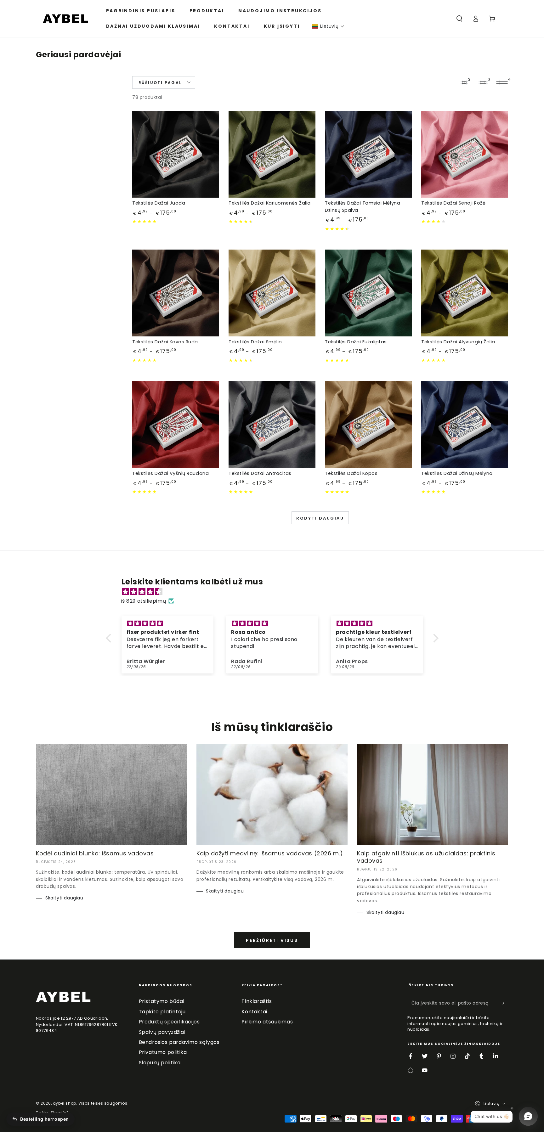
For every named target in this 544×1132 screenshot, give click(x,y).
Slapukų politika (160, 1062)
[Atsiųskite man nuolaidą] (504, 1003)
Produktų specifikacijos (169, 1021)
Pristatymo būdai (161, 1001)
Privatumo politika (163, 1052)
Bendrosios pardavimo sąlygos (179, 1042)
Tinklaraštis (256, 1001)
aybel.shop (64, 1103)
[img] (275, 592)
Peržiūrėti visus (272, 940)
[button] (328, 26)
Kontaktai (254, 1011)
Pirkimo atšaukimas (267, 1021)
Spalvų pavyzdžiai (162, 1032)
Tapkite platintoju (162, 1011)
